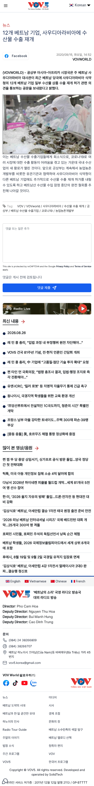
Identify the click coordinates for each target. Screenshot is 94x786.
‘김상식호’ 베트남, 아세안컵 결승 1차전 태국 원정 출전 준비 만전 (47, 511)
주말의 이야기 (11, 737)
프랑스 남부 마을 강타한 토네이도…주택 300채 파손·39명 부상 (47, 422)
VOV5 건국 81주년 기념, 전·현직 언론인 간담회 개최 (43, 352)
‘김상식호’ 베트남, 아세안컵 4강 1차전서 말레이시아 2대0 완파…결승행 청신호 (45, 568)
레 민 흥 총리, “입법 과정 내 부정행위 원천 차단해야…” (45, 343)
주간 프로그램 (11, 754)
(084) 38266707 (20, 646)
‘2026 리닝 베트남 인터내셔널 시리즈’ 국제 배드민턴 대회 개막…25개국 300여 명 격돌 (45, 522)
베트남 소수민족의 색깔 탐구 (66, 729)
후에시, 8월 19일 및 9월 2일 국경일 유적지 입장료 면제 (41, 557)
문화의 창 (54, 721)
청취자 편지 (56, 745)
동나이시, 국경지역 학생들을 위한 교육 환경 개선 (41, 396)
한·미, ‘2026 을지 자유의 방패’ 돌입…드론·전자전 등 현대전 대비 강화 (46, 499)
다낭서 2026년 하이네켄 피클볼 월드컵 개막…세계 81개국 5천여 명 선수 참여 (46, 485)
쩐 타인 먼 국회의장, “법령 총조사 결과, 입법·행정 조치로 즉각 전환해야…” (48, 374)
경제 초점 (54, 713)
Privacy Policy (63, 266)
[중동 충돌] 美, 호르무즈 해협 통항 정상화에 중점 (41, 434)
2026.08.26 (16, 333)
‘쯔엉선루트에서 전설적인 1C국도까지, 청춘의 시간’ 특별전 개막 (48, 408)
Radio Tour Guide (15, 729)
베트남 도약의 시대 (14, 705)
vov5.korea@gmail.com (25, 663)
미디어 (53, 697)
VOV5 (6, 762)
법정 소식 (8, 745)
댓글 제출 (43, 288)
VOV (52, 754)
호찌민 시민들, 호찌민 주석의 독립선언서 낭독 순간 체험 (41, 534)
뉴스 (6, 25)
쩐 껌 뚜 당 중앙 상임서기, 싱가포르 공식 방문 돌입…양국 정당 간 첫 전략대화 (45, 462)
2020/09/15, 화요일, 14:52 (73, 54)
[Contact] (5, 781)
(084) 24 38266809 (23, 640)
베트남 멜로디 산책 (60, 737)
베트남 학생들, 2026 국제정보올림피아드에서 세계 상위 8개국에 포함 (46, 545)
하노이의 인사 (11, 721)
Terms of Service (83, 266)
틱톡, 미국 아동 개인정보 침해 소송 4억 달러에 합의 (38, 474)
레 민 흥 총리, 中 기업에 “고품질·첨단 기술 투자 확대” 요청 (48, 362)
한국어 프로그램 (58, 762)
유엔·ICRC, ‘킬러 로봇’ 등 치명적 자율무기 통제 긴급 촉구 (47, 386)
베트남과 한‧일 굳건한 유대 (19, 713)
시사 (51, 705)
